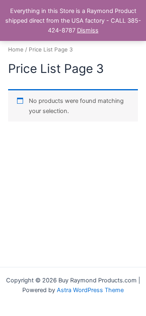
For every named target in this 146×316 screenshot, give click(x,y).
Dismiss (88, 30)
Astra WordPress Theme (90, 290)
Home (16, 49)
